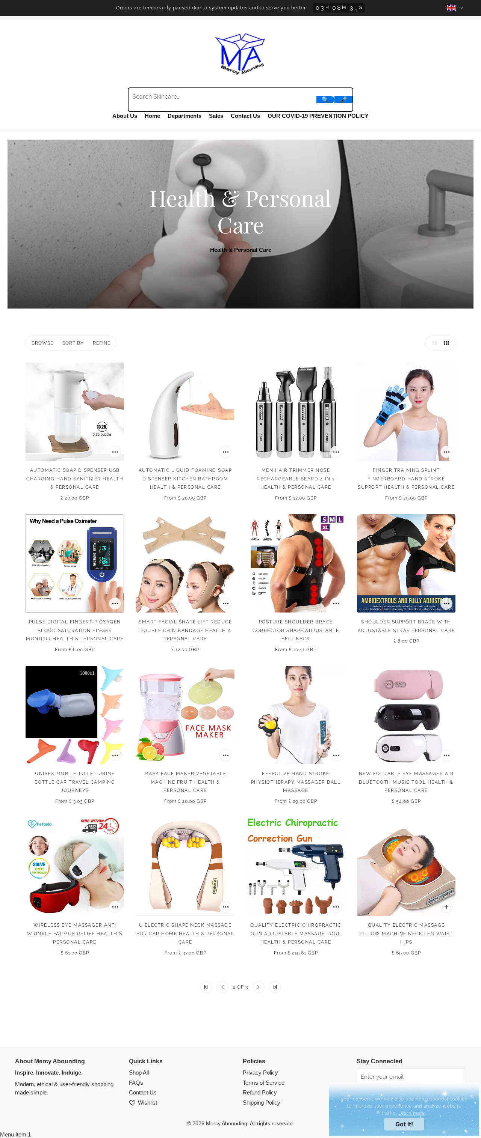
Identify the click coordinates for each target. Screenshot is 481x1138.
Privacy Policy (260, 1072)
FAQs (136, 1082)
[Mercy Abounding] (240, 52)
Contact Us (245, 116)
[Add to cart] (115, 452)
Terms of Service (263, 1082)
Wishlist (147, 1102)
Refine (101, 343)
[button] (432, 343)
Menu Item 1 (15, 1134)
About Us (124, 116)
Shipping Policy (261, 1102)
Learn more (411, 1113)
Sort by (73, 343)
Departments (184, 116)
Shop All (139, 1072)
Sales (216, 116)
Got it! (404, 1124)
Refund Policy (260, 1092)
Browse (42, 343)
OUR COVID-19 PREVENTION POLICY (318, 116)
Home (152, 116)
